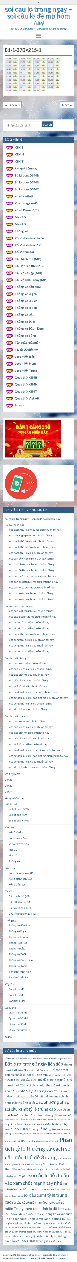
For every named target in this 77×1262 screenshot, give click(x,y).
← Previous (12, 105)
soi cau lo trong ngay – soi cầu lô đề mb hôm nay (38, 16)
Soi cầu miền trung (16, 658)
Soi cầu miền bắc (14, 524)
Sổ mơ (19, 405)
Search (47, 124)
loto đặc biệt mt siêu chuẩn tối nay (29, 674)
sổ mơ (8, 1036)
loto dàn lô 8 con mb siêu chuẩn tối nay (31, 610)
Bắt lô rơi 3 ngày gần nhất (60, 1058)
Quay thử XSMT (26, 391)
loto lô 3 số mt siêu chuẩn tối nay (28, 686)
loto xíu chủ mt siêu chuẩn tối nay (28, 709)
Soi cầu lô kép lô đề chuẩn (53, 1169)
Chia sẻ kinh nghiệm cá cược (37, 1070)
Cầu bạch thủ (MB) (28, 259)
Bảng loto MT (17, 995)
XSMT (19, 161)
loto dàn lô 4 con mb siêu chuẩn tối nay (31, 593)
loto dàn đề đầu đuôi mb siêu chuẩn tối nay (33, 581)
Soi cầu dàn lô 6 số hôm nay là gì (28, 1164)
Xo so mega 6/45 (26, 203)
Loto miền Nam (25, 363)
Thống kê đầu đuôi (28, 286)
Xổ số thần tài (24, 252)
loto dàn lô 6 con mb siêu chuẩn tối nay (31, 599)
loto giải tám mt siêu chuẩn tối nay (28, 680)
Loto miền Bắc (25, 356)
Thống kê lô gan (26, 294)
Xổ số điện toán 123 (28, 245)
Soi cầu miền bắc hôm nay (20, 605)
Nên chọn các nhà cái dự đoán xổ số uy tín (40, 1141)
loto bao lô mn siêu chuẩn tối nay (28, 721)
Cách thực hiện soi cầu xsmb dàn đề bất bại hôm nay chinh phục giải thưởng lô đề (36, 1096)
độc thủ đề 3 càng (53, 1241)
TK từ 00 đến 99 (26, 349)
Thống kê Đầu (24, 314)
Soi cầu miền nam (15, 716)
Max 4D (20, 224)
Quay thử (10, 1007)
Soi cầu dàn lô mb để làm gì (29, 1169)
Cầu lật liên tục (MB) (29, 266)
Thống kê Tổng (25, 335)
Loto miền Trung (26, 370)
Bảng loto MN (17, 1000)
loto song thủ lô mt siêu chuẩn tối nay (30, 703)
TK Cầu (9, 891)
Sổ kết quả (11, 804)
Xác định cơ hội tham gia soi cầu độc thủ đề (44, 1227)
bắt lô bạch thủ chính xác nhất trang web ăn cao (26, 1058)
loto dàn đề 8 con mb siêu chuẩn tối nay (31, 570)
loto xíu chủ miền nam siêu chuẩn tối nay (32, 767)
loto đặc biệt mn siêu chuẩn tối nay (29, 732)
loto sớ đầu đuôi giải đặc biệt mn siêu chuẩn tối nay (38, 755)
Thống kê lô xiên (26, 300)
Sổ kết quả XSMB (27, 175)
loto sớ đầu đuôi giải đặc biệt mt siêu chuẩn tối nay (38, 697)
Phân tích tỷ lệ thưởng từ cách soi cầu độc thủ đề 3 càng (38, 1148)
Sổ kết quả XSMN (27, 182)
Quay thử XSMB (26, 377)
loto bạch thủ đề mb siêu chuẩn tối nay (31, 541)
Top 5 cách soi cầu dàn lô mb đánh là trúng (33, 1218)
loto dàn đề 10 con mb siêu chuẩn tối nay (32, 575)
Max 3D (20, 217)
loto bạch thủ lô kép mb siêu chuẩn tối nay (33, 547)
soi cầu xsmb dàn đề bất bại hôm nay (51, 1189)
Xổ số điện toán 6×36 (21, 872)
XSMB (19, 147)
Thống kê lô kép (26, 307)
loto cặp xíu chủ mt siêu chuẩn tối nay (30, 668)
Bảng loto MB (16, 989)
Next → (67, 105)
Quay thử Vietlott (27, 398)
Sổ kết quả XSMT (27, 189)
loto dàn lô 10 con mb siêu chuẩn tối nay (32, 587)
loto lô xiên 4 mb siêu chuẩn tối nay (29, 651)
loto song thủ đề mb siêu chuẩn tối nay (31, 639)
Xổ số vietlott (16, 832)
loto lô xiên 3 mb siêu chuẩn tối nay (29, 628)
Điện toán (10, 868)
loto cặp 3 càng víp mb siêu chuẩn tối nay (32, 616)
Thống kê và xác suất (58, 1214)
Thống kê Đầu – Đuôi (29, 328)
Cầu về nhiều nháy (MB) (31, 280)
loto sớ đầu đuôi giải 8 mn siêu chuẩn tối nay (34, 750)
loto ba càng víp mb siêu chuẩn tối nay (31, 535)
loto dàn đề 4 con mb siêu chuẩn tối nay (31, 558)
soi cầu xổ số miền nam (27, 1202)
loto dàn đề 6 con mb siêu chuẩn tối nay (31, 564)
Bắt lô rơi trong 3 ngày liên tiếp (34, 1063)
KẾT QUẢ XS (12, 774)
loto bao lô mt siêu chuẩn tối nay (27, 663)
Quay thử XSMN (26, 384)
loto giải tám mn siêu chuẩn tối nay (29, 738)
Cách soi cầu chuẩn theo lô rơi (40, 1085)
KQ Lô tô (10, 984)
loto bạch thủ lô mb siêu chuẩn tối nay (31, 552)
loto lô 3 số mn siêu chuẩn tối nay (28, 744)
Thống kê (21, 231)
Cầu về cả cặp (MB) (28, 273)
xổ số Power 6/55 (27, 210)
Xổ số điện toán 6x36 (29, 238)
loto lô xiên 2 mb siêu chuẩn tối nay (29, 622)
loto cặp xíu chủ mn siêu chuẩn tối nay (31, 726)
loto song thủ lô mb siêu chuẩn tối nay (31, 645)
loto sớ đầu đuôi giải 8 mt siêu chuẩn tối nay (34, 692)
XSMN (19, 154)
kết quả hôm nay (26, 168)
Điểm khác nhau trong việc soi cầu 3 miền (30, 1236)
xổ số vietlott (24, 196)
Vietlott (9, 827)
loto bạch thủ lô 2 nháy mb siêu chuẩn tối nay (35, 529)
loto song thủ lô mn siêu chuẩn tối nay (31, 761)
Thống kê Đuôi (25, 321)
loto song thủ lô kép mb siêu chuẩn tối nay (33, 633)
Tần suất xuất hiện (27, 342)
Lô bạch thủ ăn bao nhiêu (34, 1124)
